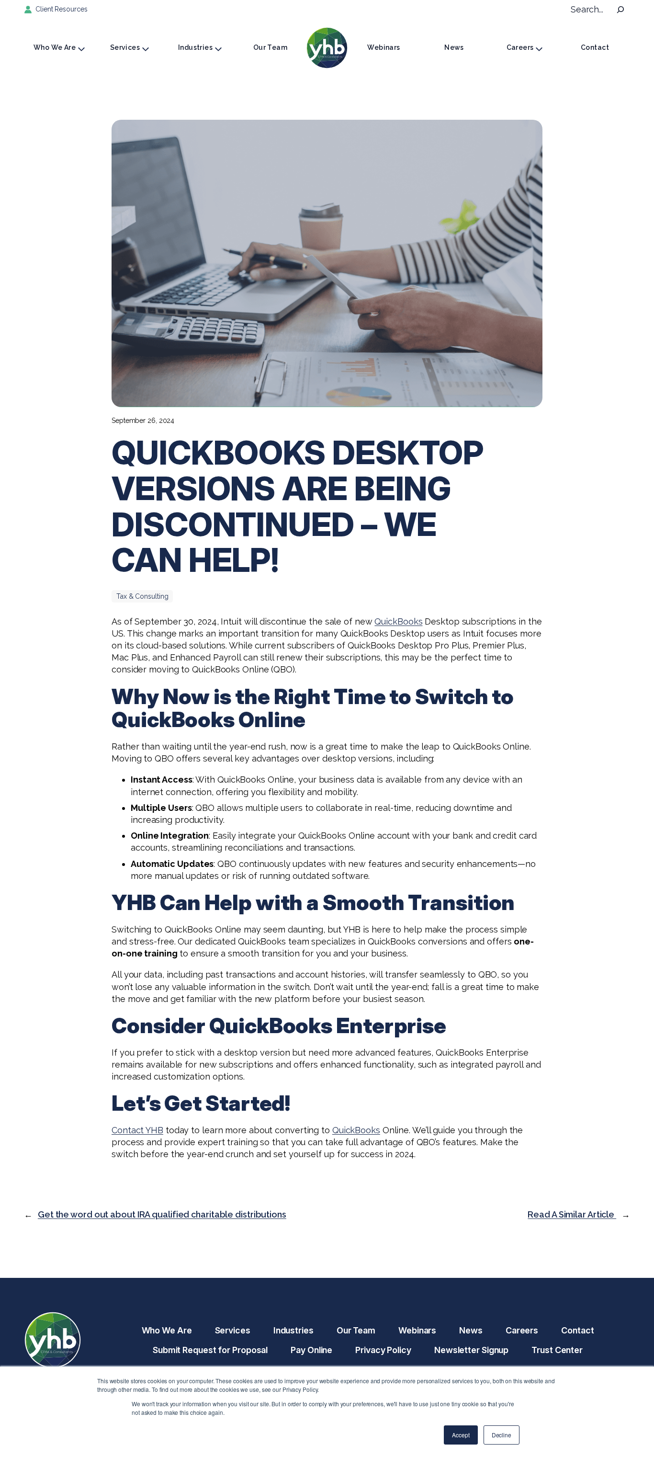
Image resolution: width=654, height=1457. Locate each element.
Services (125, 47)
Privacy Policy (383, 1350)
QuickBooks (398, 621)
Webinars (383, 47)
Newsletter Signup (471, 1350)
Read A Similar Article (572, 1214)
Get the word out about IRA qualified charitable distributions (162, 1214)
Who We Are (55, 47)
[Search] (620, 9)
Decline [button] (501, 1435)
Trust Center (557, 1350)
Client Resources (61, 9)
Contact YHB (137, 1130)
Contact (595, 47)
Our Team (270, 47)
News (454, 47)
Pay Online (311, 1350)
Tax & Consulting (142, 596)
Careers (520, 47)
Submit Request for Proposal (210, 1350)
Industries (195, 47)
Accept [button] (460, 1435)
